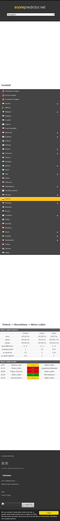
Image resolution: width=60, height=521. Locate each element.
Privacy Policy (6, 495)
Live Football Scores (8, 481)
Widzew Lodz (16, 365)
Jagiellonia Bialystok (49, 368)
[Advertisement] (30, 52)
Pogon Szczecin (16, 371)
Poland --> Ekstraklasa (14, 324)
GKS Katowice (49, 375)
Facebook (6, 463)
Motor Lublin (49, 365)
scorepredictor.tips (7, 456)
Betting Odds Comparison (10, 484)
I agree (49, 513)
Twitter (2, 463)
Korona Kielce (16, 378)
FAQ (2, 492)
